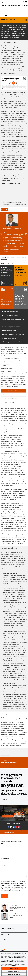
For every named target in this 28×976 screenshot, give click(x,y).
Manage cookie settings (14, 974)
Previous (1, 233)
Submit (4, 896)
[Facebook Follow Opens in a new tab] (8, 827)
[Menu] (26, 2)
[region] (14, 963)
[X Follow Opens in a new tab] (11, 827)
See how (5, 799)
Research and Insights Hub (14, 5)
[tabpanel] (14, 475)
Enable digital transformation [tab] (10, 398)
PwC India (3, 5)
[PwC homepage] (2, 2)
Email (3, 851)
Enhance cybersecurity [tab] (8, 402)
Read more (5, 753)
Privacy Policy (13, 965)
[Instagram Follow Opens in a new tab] (19, 827)
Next (25, 233)
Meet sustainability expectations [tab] (10, 390)
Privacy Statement (18, 883)
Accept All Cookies (14, 968)
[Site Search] (23, 2)
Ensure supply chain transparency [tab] (11, 394)
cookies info (17, 962)
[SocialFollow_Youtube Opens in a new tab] (16, 827)
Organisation (5, 858)
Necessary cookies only (14, 971)
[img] (6, 15)
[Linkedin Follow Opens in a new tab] (14, 827)
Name (3, 843)
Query (3, 865)
